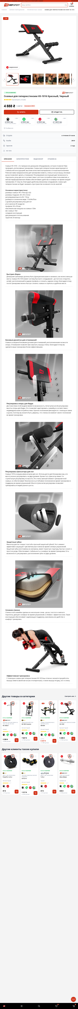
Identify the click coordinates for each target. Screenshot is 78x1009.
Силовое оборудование (17, 9)
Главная (4, 9)
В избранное (9, 128)
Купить (22, 112)
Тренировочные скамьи (34, 9)
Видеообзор (38, 159)
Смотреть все (69, 696)
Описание (8, 159)
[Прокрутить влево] (4, 79)
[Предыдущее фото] (6, 51)
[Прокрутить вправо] (73, 79)
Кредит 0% (58, 112)
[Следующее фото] (72, 51)
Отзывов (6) (52, 159)
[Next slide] (76, 722)
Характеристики (22, 159)
